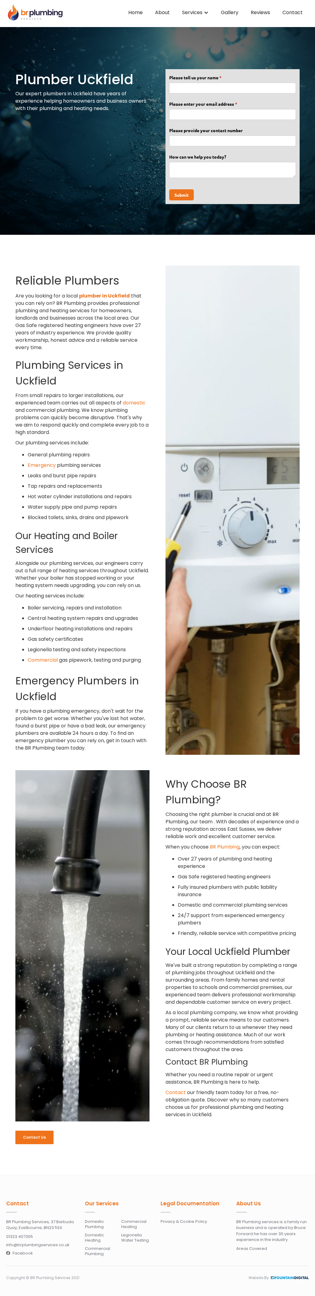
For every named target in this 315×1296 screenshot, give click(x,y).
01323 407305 (19, 1236)
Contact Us (34, 1137)
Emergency (42, 465)
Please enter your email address (211, 104)
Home (135, 12)
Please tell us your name (204, 77)
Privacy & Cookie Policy (184, 1221)
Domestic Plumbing (94, 1224)
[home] (35, 12)
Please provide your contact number (206, 130)
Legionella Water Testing (135, 1237)
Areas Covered (251, 1248)
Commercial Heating (133, 1224)
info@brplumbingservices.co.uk (38, 1244)
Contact (292, 12)
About (162, 12)
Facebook (19, 1253)
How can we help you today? (197, 157)
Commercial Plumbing (97, 1251)
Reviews (260, 12)
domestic (134, 402)
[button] (195, 12)
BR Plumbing (225, 846)
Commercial (43, 660)
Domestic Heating (94, 1237)
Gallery (229, 12)
